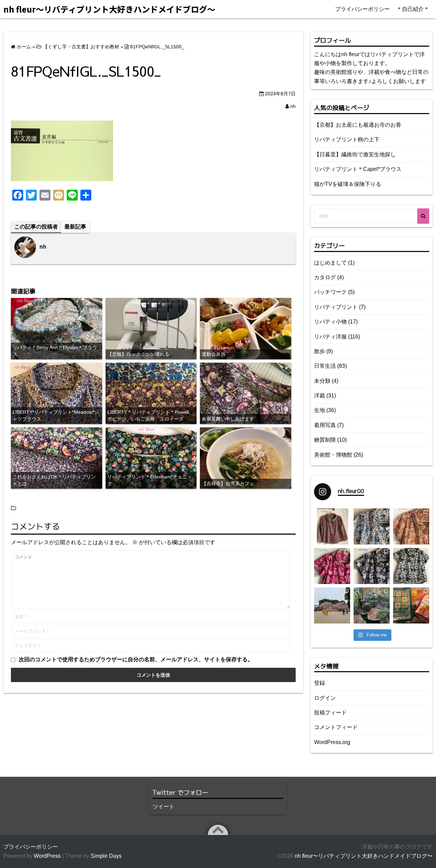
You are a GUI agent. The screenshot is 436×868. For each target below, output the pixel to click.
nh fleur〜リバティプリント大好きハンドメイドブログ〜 (364, 856)
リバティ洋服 (330, 337)
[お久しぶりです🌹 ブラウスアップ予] (411, 566)
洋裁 (319, 395)
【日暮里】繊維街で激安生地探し (355, 154)
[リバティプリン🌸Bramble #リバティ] (372, 526)
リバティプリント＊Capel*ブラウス (358, 169)
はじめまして (330, 263)
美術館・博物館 (333, 455)
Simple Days (106, 856)
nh (293, 106)
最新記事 (75, 227)
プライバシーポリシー (362, 9)
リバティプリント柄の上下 (346, 139)
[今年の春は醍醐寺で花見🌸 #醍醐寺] (332, 605)
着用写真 (325, 425)
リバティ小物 (330, 322)
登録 (319, 683)
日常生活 (325, 366)
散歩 (319, 351)
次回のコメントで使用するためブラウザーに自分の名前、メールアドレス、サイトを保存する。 (136, 659)
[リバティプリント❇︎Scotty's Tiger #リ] (411, 526)
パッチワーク (330, 292)
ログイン (325, 698)
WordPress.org (332, 742)
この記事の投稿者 (36, 227)
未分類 (322, 381)
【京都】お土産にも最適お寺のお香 (357, 125)
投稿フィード (330, 712)
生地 (319, 410)
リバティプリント (336, 307)
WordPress (47, 856)
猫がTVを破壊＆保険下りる (347, 184)
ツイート (163, 806)
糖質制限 (325, 440)
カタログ (325, 277)
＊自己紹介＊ (412, 9)
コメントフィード (336, 727)
